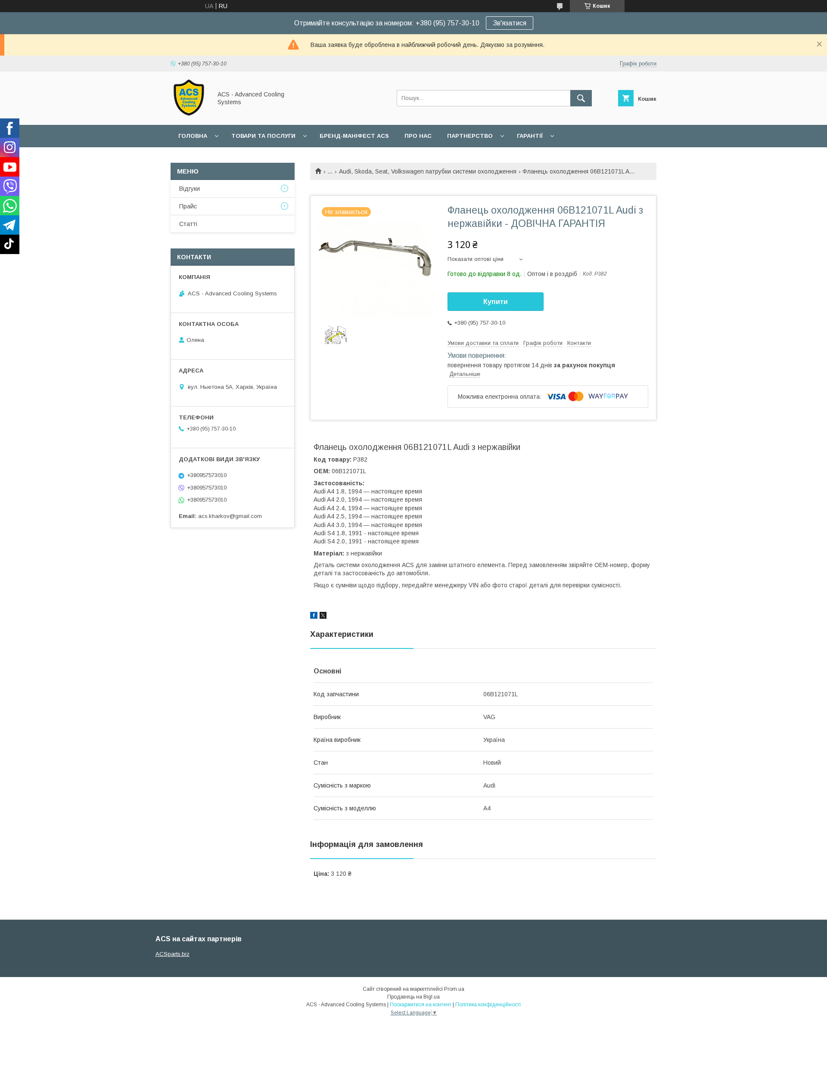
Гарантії (530, 136)
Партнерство (470, 136)
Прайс (188, 206)
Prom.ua (454, 989)
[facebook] (313, 616)
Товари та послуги (263, 136)
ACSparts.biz (172, 954)
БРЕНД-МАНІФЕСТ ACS (354, 136)
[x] (323, 616)
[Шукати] (581, 98)
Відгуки (189, 188)
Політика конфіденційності (488, 1005)
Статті (188, 223)
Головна (192, 136)
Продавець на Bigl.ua (413, 997)
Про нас (418, 136)
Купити (495, 301)
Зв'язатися (509, 23)
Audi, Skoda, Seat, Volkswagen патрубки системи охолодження (427, 171)
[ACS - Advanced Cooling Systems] (189, 113)
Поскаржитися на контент (420, 1005)
